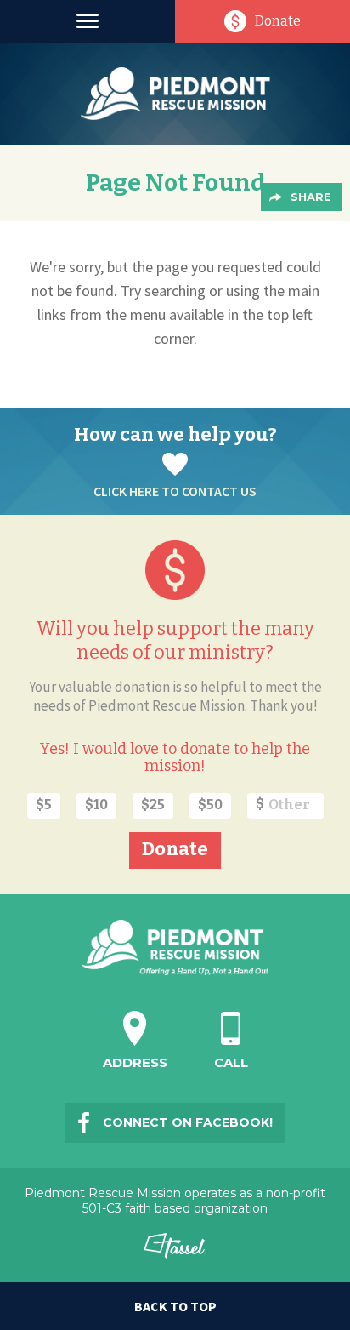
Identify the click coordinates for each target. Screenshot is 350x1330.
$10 (96, 804)
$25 (153, 804)
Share (311, 196)
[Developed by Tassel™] (175, 1253)
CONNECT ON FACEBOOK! (188, 1122)
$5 (44, 804)
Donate (278, 21)
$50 (210, 804)
